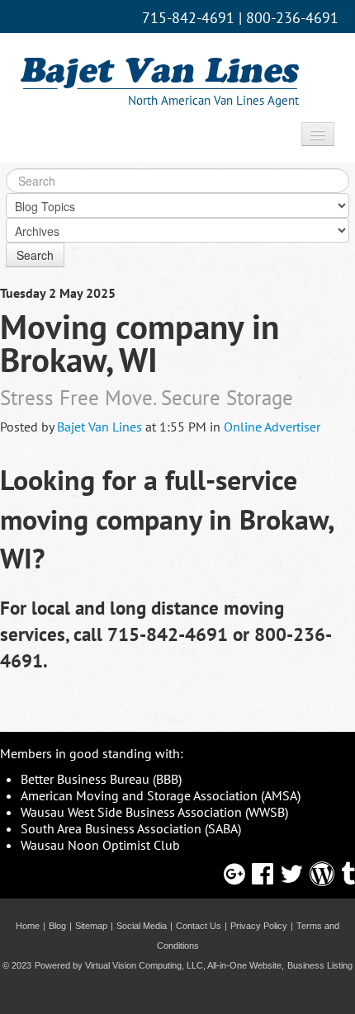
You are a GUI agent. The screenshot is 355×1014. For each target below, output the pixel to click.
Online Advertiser (272, 426)
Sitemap (91, 926)
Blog (57, 926)
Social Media (141, 926)
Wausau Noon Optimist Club (100, 845)
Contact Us (198, 926)
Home (28, 926)
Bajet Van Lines (99, 426)
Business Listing (320, 965)
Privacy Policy (258, 926)
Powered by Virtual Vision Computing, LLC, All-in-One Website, (159, 965)
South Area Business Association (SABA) (131, 828)
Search (35, 255)
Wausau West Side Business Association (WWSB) (154, 812)
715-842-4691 (188, 17)
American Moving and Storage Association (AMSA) (161, 795)
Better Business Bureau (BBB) (101, 779)
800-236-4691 (292, 17)
